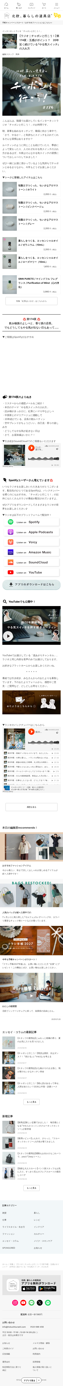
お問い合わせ (38, 1348)
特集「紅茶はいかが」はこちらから (31, 301)
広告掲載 (6, 1354)
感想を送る (31, 807)
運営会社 (6, 1362)
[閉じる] (39, 1380)
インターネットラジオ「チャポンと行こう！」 (22, 31)
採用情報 (36, 1362)
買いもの (19, 8)
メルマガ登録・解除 (41, 1343)
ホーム (6, 8)
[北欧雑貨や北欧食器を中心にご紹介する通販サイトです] (31, 15)
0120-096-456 (37, 1327)
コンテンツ (31, 8)
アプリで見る (29, 1380)
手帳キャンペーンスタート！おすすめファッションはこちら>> (27, 22)
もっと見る (31, 1102)
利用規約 (36, 1354)
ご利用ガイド (8, 1348)
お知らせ (6, 1343)
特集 (11, 1264)
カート (44, 8)
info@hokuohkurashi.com (14, 1327)
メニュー (57, 8)
